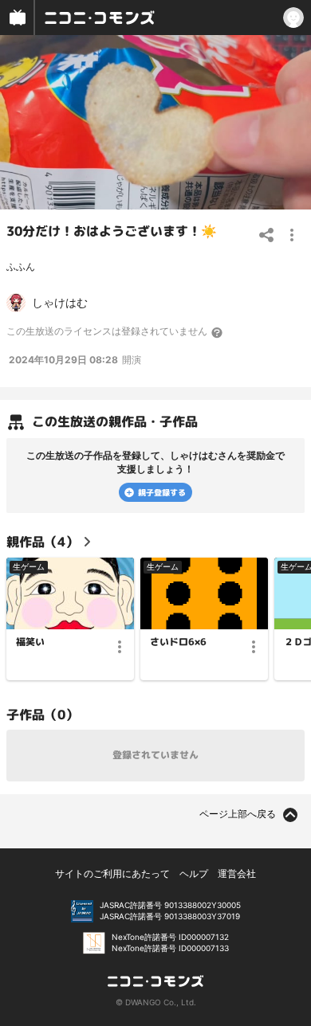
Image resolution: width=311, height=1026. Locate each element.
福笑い (30, 642)
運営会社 (237, 873)
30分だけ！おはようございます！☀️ (111, 231)
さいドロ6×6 (178, 642)
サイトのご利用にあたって (112, 873)
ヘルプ (193, 873)
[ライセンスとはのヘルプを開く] (218, 332)
